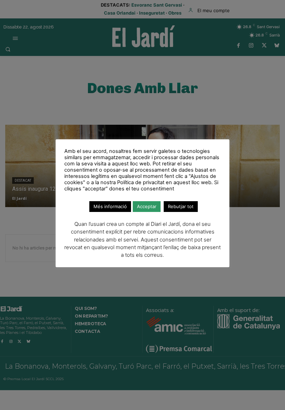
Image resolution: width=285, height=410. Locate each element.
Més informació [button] (110, 206)
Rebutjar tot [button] (181, 206)
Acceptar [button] (146, 206)
